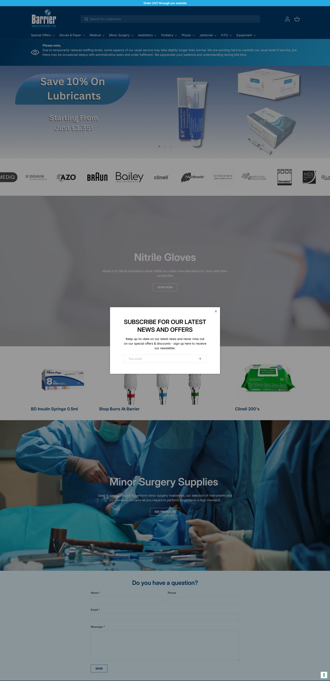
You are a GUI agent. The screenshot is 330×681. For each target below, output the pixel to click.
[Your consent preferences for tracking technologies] (324, 675)
